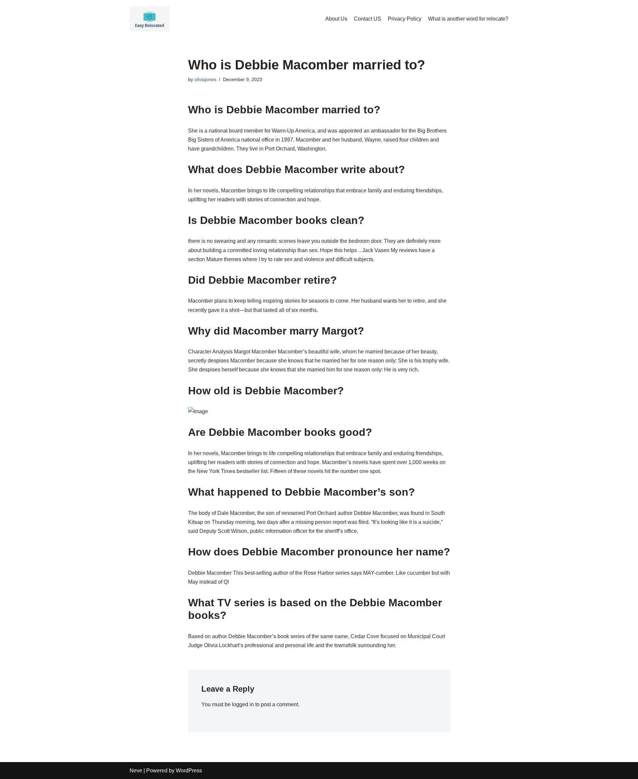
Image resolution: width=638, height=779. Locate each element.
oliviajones (205, 79)
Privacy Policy (404, 19)
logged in (243, 704)
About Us (336, 19)
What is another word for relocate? (468, 19)
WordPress (189, 770)
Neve (136, 770)
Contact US (367, 19)
